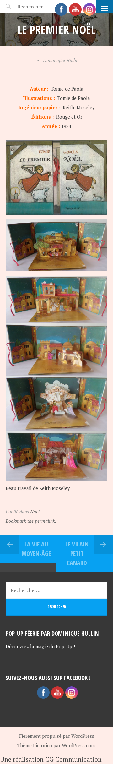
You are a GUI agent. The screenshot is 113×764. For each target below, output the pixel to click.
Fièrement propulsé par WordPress (56, 736)
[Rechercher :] (56, 590)
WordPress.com (78, 745)
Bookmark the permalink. (31, 521)
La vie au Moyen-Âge (36, 549)
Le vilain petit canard (77, 553)
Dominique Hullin (60, 60)
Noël (35, 511)
